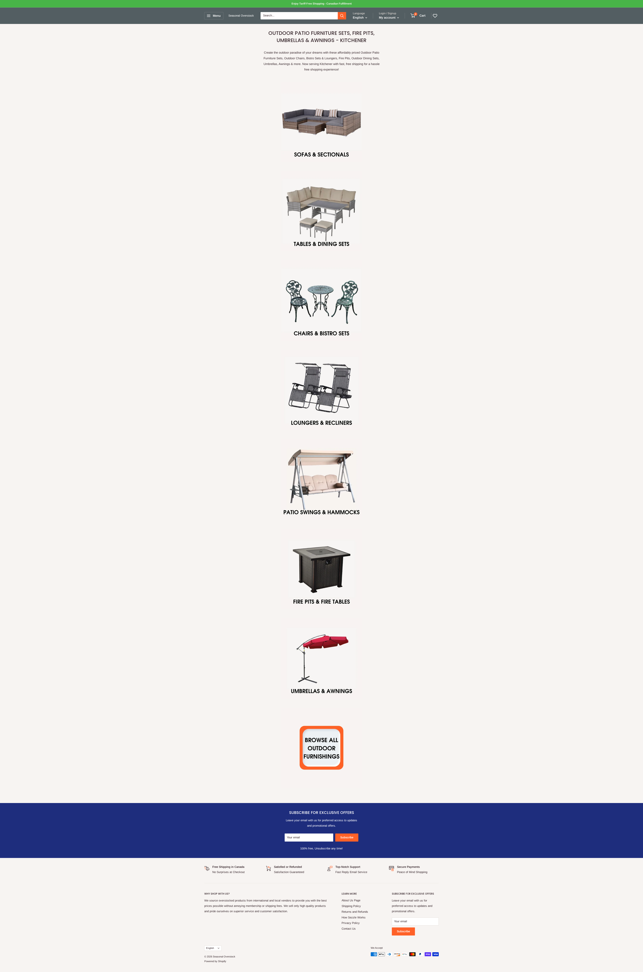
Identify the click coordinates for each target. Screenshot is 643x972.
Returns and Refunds (355, 911)
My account (387, 17)
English (210, 948)
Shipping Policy (351, 906)
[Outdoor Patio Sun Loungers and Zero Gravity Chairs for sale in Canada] (321, 390)
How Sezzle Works (354, 917)
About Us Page (351, 900)
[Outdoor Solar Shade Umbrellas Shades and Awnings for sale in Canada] (321, 658)
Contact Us (349, 928)
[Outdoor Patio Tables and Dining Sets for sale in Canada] (321, 211)
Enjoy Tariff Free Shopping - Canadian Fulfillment (322, 3)
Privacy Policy (351, 923)
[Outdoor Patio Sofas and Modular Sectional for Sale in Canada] (321, 122)
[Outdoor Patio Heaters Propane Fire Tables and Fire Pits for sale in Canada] (321, 569)
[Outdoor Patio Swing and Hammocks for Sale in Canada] (321, 479)
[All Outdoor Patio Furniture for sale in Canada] (321, 748)
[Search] (342, 15)
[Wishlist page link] (435, 16)
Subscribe (346, 837)
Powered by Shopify (215, 961)
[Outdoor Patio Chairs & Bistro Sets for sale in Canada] (321, 300)
